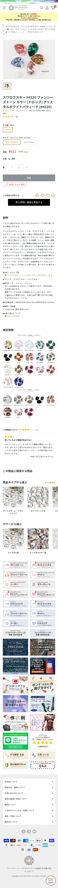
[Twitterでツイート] (48, 195)
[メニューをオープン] (4, 8)
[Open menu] (51, 881)
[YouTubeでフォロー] (34, 832)
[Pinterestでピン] (42, 195)
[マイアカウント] (47, 7)
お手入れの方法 (12, 316)
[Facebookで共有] (37, 195)
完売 (29, 177)
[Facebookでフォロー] (24, 832)
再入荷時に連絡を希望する (29, 202)
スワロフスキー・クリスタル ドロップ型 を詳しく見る (29, 275)
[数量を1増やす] (27, 167)
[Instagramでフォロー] (29, 832)
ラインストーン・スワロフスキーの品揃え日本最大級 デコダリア (29, 870)
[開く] (41, 7)
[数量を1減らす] (12, 167)
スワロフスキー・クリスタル (15, 29)
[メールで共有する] (53, 195)
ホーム (3, 28)
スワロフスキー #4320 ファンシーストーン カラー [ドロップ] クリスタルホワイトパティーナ (41, 29)
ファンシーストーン (23, 29)
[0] (53, 7)
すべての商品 (7, 29)
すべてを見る (49, 482)
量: (4, 167)
